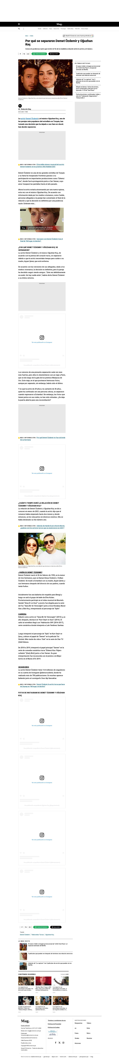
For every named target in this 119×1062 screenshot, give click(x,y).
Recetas (89, 1038)
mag (91, 1056)
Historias (78, 1043)
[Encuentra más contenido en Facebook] (20, 54)
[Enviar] (19, 29)
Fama (76, 1033)
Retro (88, 1033)
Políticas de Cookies (54, 1027)
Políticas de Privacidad (54, 1024)
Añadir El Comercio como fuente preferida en (78, 35)
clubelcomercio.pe (36, 1056)
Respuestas (78, 1023)
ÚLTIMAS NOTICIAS (82, 63)
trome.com (63, 1056)
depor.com (55, 1056)
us (75, 1028)
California (45, 28)
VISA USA (77, 28)
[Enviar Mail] (19, 109)
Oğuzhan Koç (49, 935)
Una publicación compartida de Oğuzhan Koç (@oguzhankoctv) (41, 496)
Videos (89, 1023)
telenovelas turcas (37, 935)
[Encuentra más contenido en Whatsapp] (28, 54)
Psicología (63, 28)
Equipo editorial (25, 1025)
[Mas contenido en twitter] (59, 1043)
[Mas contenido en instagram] (63, 1043)
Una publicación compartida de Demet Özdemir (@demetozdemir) (42, 365)
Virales (77, 1038)
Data (88, 1028)
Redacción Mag (26, 109)
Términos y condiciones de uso (57, 1020)
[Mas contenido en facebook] (56, 1043)
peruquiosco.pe (84, 1056)
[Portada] (25, 1024)
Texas (50, 28)
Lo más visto (24, 941)
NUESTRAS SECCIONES (80, 1020)
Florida (39, 28)
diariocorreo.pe (73, 1056)
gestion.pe (47, 1056)
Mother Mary (70, 28)
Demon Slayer (84, 28)
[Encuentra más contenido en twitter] (24, 54)
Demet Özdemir (25, 935)
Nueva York (56, 28)
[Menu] (19, 24)
